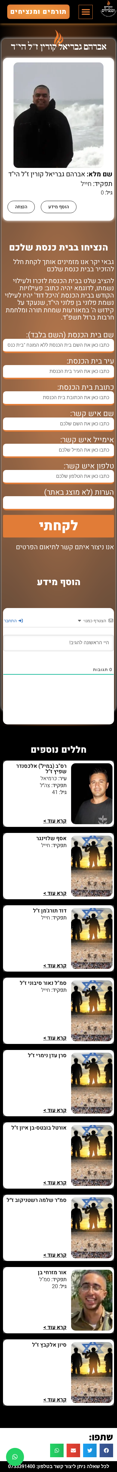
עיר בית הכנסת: (90, 361)
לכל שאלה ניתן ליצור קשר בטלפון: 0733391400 (58, 1466)
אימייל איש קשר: (87, 440)
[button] (86, 12)
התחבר (11, 620)
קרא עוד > (55, 821)
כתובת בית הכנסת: (85, 387)
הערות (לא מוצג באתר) (79, 492)
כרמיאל (48, 778)
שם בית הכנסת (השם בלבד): (70, 335)
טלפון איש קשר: (89, 466)
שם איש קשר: (92, 414)
